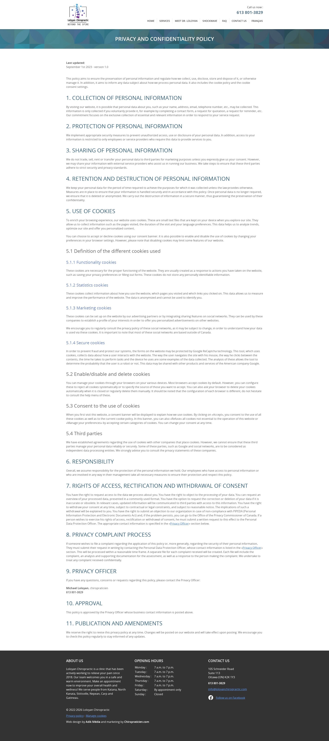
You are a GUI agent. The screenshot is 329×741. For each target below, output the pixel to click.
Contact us (239, 20)
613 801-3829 (250, 12)
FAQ (224, 20)
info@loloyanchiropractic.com (227, 689)
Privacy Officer (179, 523)
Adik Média (93, 722)
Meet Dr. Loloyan (186, 20)
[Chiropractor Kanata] (78, 25)
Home (150, 20)
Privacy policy (75, 716)
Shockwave (210, 20)
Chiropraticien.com (136, 722)
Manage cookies (96, 716)
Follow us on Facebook (230, 698)
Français (257, 20)
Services (164, 20)
